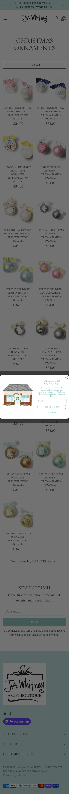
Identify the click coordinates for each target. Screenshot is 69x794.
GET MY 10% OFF (52, 407)
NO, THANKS (52, 412)
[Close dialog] (66, 377)
